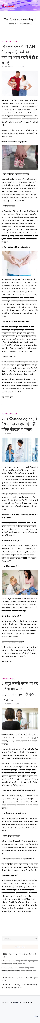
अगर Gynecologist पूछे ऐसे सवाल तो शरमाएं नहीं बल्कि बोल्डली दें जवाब (19, 424)
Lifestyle (13, 42)
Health (4, 42)
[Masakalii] (12, 5)
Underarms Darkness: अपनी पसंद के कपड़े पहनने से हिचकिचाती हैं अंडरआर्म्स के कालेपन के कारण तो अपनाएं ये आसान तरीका (19, 971)
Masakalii (16, 1002)
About (36, 1016)
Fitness (5, 678)
